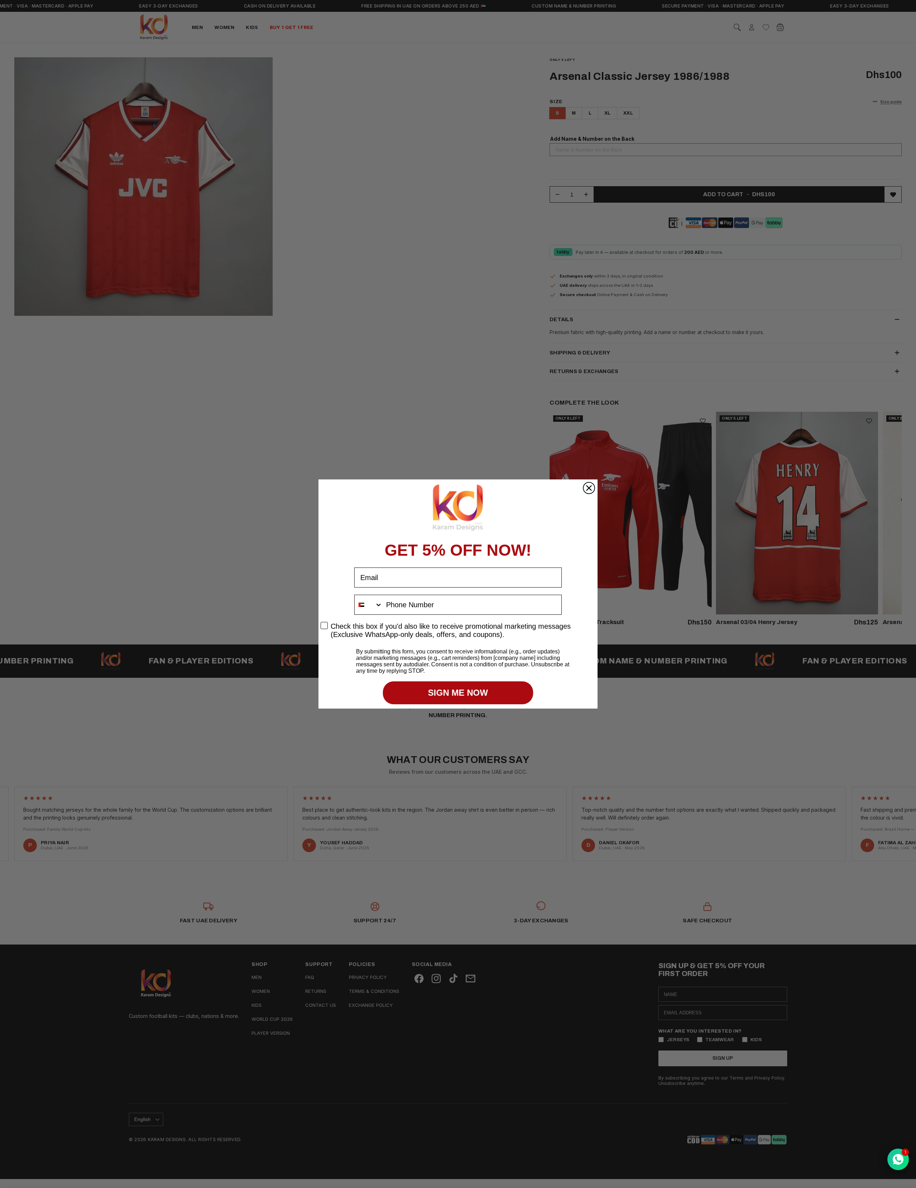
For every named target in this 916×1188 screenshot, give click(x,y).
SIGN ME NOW (458, 692)
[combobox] (369, 604)
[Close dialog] (589, 488)
